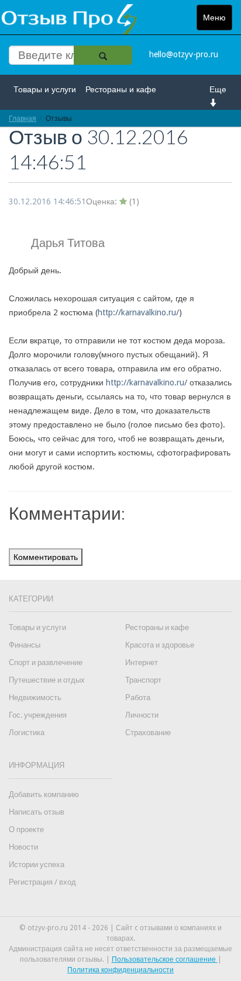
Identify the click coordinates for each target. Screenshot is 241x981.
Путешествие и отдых (47, 680)
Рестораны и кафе (120, 89)
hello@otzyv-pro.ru (183, 54)
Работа (137, 697)
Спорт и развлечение (45, 662)
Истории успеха (36, 864)
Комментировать (45, 557)
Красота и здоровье (159, 645)
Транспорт (143, 680)
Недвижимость (35, 697)
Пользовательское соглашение (165, 959)
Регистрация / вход (42, 882)
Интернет (141, 662)
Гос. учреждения (38, 715)
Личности (142, 715)
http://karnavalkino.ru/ (138, 312)
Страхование (148, 732)
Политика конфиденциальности (120, 970)
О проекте (26, 829)
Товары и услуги (44, 89)
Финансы (24, 645)
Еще (217, 89)
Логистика (26, 732)
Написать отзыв (36, 812)
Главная (22, 118)
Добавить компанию (44, 794)
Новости (23, 847)
